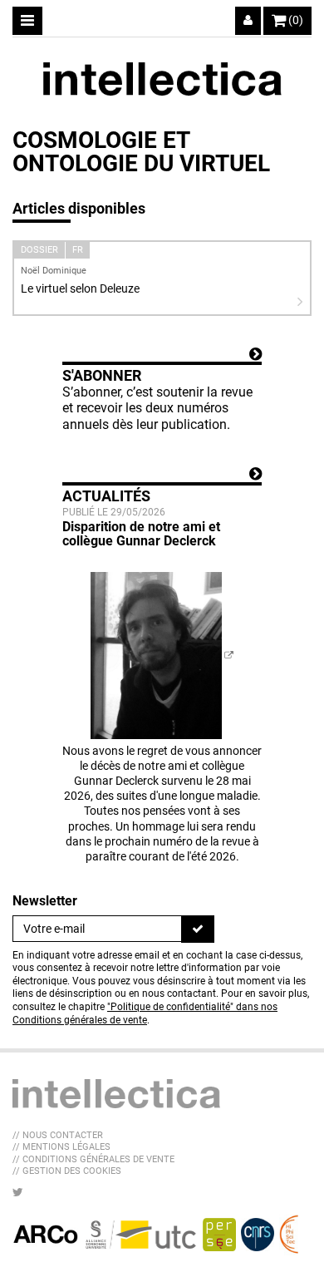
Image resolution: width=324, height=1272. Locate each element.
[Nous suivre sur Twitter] (17, 1192)
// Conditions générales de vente (93, 1159)
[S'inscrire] (197, 928)
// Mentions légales (61, 1146)
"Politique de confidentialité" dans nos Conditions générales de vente (144, 1013)
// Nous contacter (57, 1135)
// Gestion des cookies (66, 1171)
